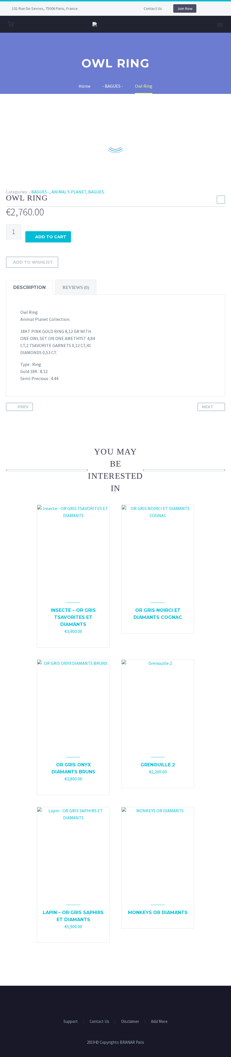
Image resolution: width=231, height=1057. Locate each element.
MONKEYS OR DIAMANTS (158, 912)
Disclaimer (130, 1022)
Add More (159, 1022)
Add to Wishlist (33, 262)
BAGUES (96, 192)
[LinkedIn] (42, 183)
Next (208, 406)
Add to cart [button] (67, 639)
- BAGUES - (39, 192)
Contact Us (153, 8)
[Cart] (11, 24)
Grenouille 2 (158, 764)
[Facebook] (100, 8)
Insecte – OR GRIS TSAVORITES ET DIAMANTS (73, 617)
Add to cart (50, 236)
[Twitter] (17, 183)
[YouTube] (117, 8)
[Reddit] (50, 183)
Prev (22, 406)
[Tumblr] (34, 183)
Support (70, 1022)
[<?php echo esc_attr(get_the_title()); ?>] (73, 639)
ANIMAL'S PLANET (69, 192)
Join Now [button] (184, 8)
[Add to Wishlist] (79, 639)
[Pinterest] (26, 183)
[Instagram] (109, 8)
